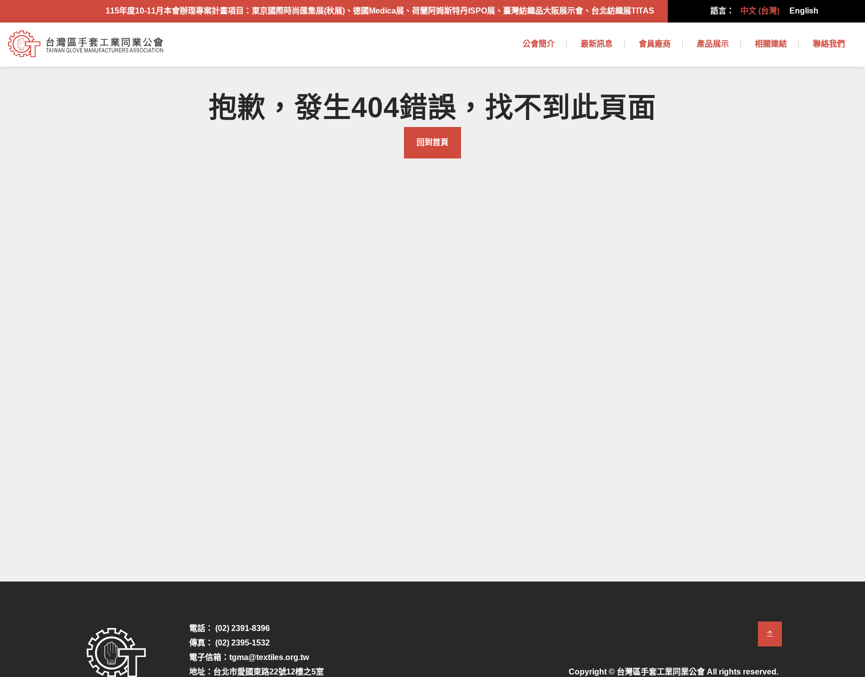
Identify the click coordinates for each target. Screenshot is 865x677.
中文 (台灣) (759, 10)
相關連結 (771, 44)
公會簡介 (539, 44)
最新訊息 (597, 44)
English (803, 10)
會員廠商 (655, 44)
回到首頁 (432, 142)
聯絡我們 (829, 44)
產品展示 (713, 44)
